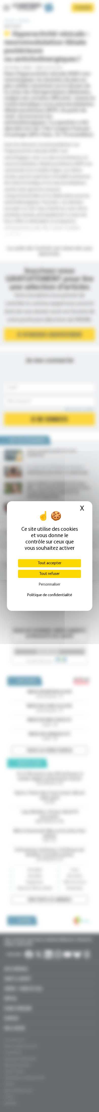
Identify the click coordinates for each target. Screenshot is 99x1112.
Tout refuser (49, 574)
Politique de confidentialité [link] (49, 595)
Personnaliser (49, 584)
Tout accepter (49, 563)
